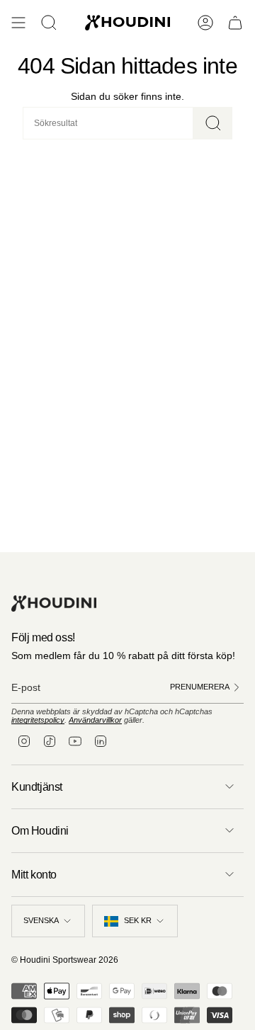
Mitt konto (34, 875)
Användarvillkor (95, 720)
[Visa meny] (18, 22)
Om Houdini (40, 831)
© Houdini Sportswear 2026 (64, 960)
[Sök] (212, 123)
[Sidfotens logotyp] (53, 603)
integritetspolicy (37, 720)
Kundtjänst (36, 787)
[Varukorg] (235, 22)
